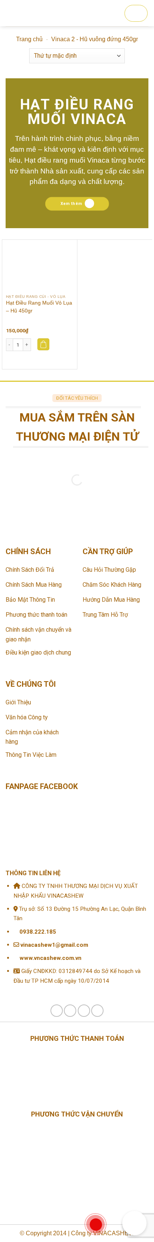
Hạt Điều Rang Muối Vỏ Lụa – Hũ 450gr (39, 306)
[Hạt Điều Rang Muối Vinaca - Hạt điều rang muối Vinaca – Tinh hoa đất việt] (70, 13)
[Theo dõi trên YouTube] (97, 1010)
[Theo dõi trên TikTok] (70, 1010)
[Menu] (12, 13)
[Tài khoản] (27, 13)
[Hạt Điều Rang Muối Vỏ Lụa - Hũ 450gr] (39, 265)
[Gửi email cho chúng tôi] (84, 1010)
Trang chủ (29, 39)
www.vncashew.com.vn (49, 958)
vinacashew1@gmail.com (53, 945)
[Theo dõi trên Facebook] (56, 1010)
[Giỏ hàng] (136, 13)
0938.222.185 (37, 931)
